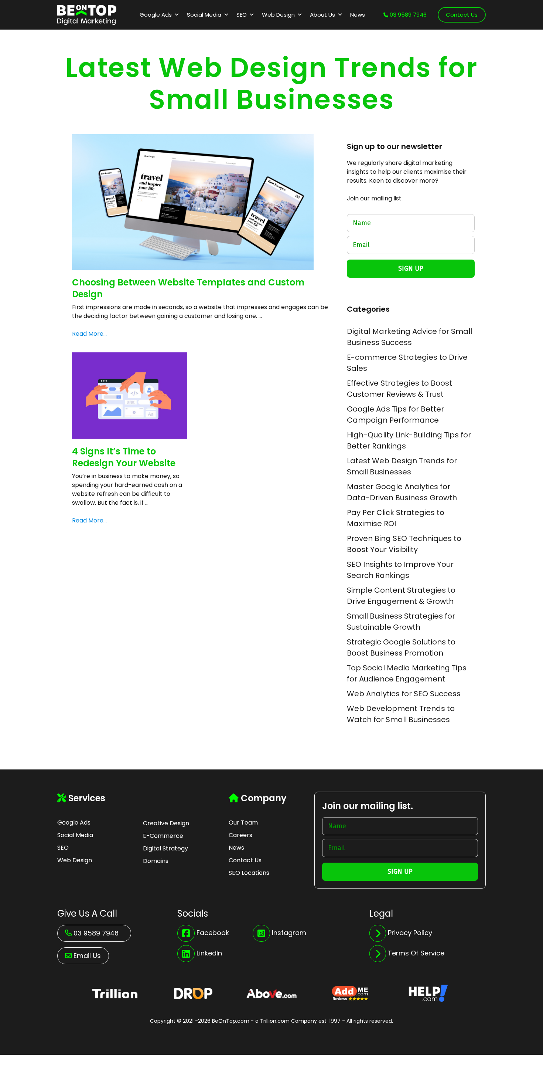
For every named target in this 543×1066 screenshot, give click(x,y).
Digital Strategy (165, 848)
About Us (322, 14)
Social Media (204, 14)
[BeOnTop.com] (86, 14)
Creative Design (166, 823)
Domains (155, 861)
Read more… (89, 333)
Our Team (243, 822)
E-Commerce (163, 836)
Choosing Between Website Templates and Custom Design (188, 288)
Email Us (87, 955)
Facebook (213, 932)
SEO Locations (249, 873)
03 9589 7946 (407, 14)
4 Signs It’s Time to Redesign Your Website (123, 457)
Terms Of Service (416, 953)
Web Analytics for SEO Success (404, 693)
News (357, 14)
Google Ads (156, 14)
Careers (240, 835)
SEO (241, 14)
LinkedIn (209, 953)
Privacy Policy (410, 932)
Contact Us (462, 14)
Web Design (278, 14)
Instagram (289, 932)
